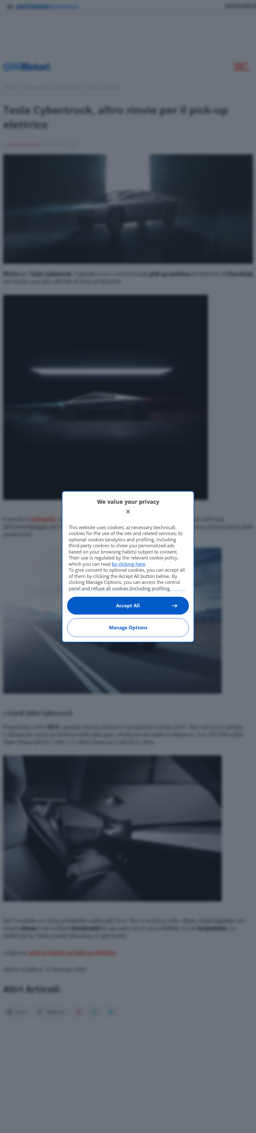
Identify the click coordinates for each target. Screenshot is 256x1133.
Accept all (128, 605)
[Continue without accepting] (128, 511)
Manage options (128, 627)
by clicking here (128, 564)
